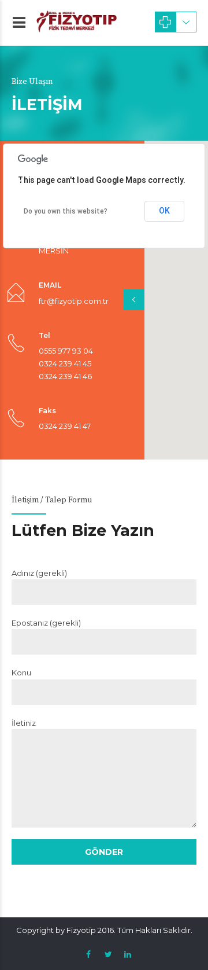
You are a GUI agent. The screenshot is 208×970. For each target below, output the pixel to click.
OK (164, 210)
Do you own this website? (65, 211)
